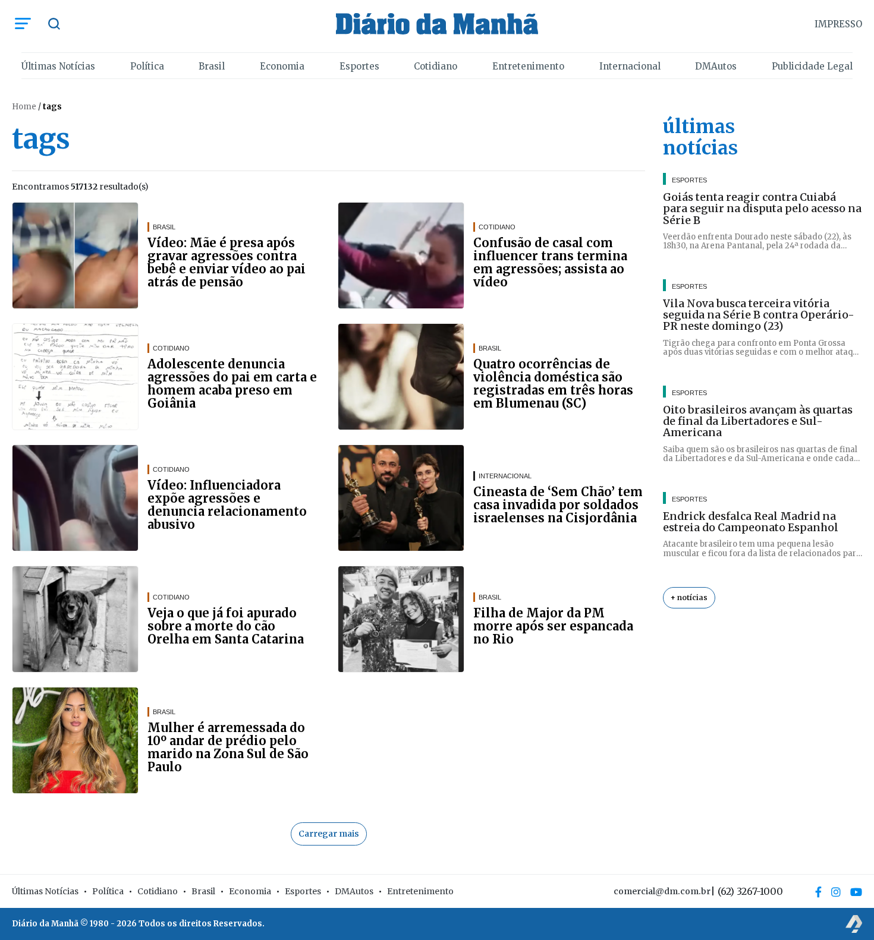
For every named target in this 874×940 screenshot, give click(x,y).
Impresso (838, 24)
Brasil (212, 66)
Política (147, 66)
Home (24, 107)
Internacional (630, 66)
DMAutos (716, 66)
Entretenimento (528, 66)
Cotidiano (435, 66)
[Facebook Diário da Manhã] (818, 892)
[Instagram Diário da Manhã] (836, 892)
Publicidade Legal (812, 66)
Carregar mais (328, 833)
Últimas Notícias (58, 66)
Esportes (359, 66)
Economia (282, 66)
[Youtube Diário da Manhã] (856, 892)
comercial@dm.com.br (662, 891)
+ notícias (689, 597)
